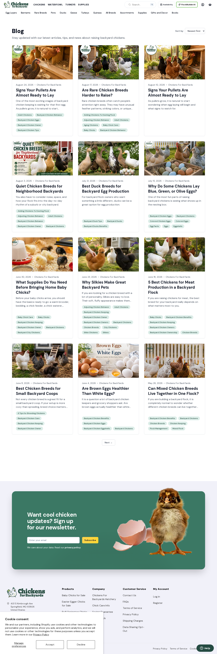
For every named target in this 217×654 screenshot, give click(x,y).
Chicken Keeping (178, 423)
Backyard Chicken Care (29, 418)
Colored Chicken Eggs (160, 221)
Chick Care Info (101, 605)
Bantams (25, 12)
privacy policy (73, 547)
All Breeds (111, 12)
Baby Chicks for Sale (73, 595)
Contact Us (129, 595)
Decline (81, 644)
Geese (73, 12)
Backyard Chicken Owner (29, 125)
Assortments (127, 12)
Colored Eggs (182, 221)
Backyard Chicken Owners (96, 322)
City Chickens (110, 327)
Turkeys (70, 4)
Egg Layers (11, 12)
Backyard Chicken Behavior (49, 115)
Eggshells (177, 226)
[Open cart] (210, 4)
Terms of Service (132, 608)
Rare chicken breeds (93, 101)
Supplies (83, 4)
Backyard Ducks (114, 221)
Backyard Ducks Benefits (95, 226)
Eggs (166, 226)
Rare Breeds (40, 12)
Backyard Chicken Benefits (178, 317)
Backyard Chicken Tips (28, 130)
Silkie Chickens (91, 332)
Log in (156, 596)
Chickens (39, 4)
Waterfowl (55, 4)
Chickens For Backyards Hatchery (104, 597)
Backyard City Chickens (29, 332)
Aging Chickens (91, 125)
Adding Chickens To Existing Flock (99, 115)
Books (175, 12)
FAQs (126, 601)
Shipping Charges (133, 620)
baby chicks (37, 298)
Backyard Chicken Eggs (28, 120)
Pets (53, 12)
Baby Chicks (89, 130)
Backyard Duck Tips (93, 221)
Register (158, 603)
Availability (168, 4)
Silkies (106, 296)
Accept (50, 644)
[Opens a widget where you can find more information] (205, 648)
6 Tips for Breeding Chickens (31, 413)
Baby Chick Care (110, 125)
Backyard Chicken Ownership (163, 332)
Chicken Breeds (91, 327)
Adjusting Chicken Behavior (96, 120)
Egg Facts (154, 226)
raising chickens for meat (173, 298)
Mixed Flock (178, 428)
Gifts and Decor (159, 12)
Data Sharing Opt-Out (133, 629)
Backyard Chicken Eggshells (97, 428)
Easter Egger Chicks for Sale (73, 603)
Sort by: (179, 31)
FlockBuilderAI (188, 4)
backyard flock (179, 399)
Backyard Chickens (55, 226)
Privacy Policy (41, 634)
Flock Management (158, 428)
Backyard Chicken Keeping (30, 322)
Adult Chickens (25, 115)
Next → (108, 442)
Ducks (63, 12)
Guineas (97, 12)
